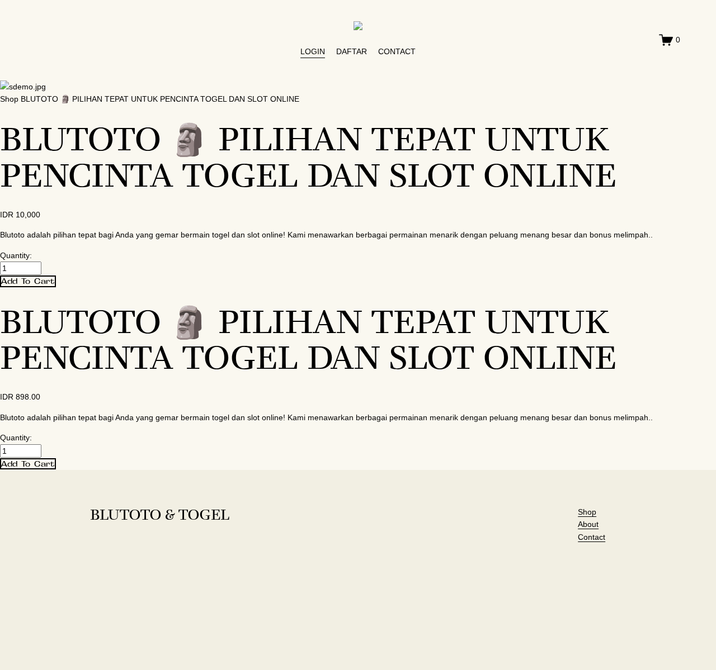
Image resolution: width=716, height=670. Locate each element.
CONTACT (397, 51)
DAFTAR (351, 51)
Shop (9, 99)
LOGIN (312, 51)
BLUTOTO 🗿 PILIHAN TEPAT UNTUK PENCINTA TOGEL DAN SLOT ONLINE (160, 99)
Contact (591, 537)
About (588, 524)
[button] (28, 281)
